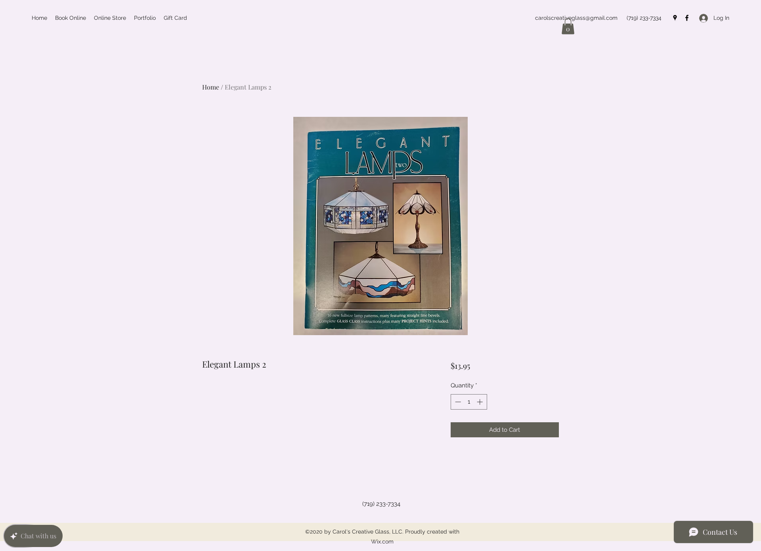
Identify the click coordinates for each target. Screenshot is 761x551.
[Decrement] (457, 402)
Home (210, 87)
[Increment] (480, 402)
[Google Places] (675, 18)
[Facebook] (687, 18)
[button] (568, 26)
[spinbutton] (468, 402)
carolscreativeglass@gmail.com (576, 18)
